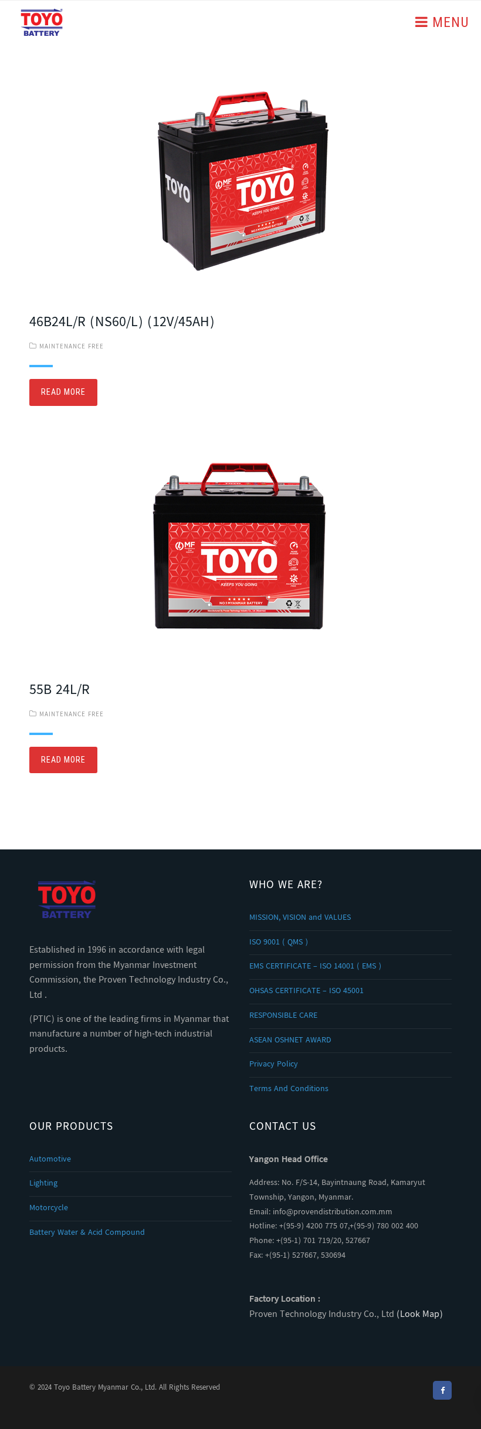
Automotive (50, 1160)
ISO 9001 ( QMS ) (278, 943)
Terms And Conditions (288, 1089)
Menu (448, 22)
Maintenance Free (71, 347)
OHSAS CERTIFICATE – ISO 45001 (306, 991)
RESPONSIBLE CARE (283, 1016)
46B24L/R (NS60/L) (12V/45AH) (122, 323)
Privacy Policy (273, 1065)
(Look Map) (420, 1315)
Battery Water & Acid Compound (87, 1233)
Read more (63, 392)
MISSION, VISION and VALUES (300, 918)
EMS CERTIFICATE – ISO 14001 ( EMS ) (315, 967)
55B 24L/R (59, 691)
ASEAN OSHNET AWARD (290, 1041)
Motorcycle (48, 1208)
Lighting (43, 1184)
